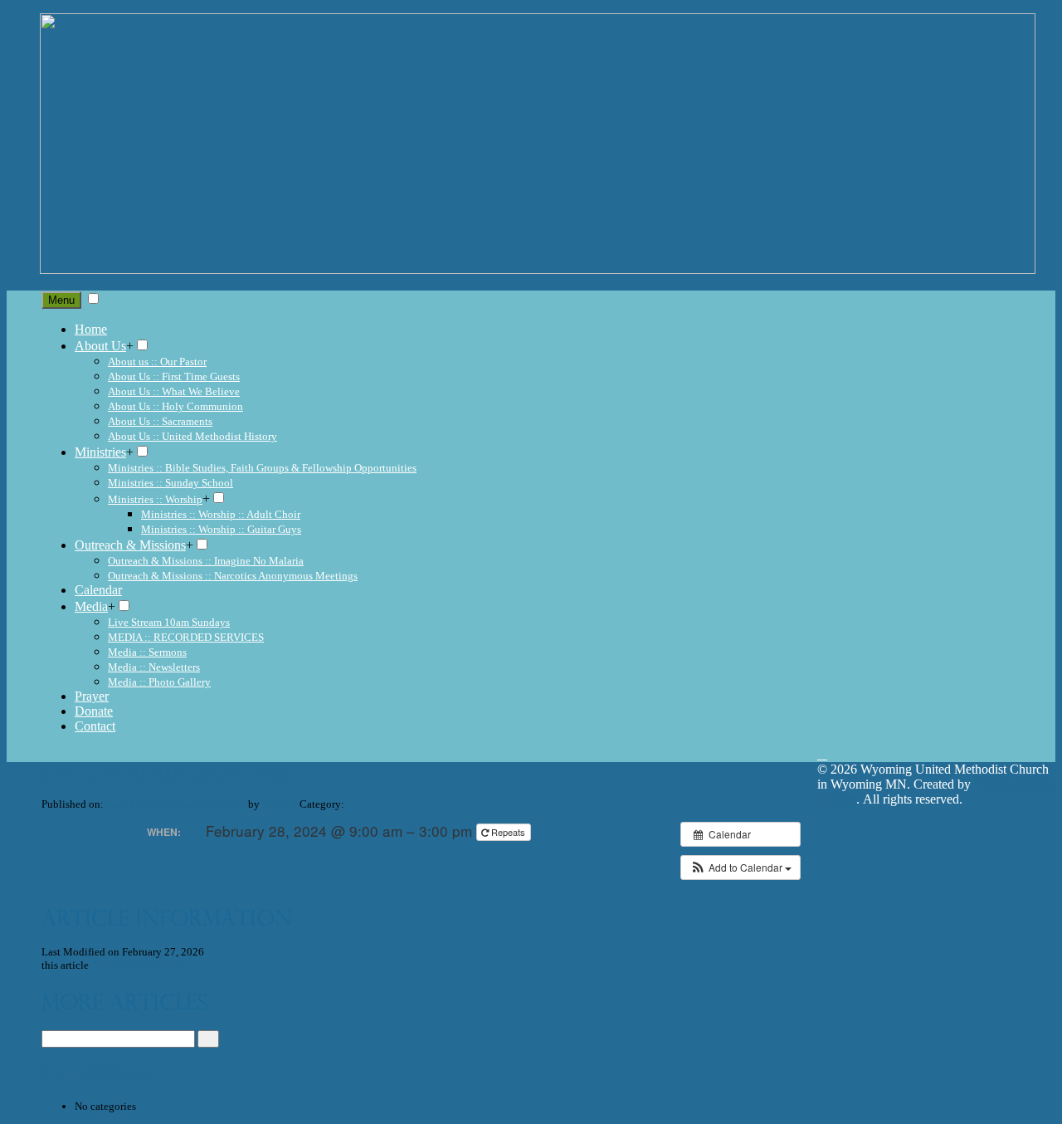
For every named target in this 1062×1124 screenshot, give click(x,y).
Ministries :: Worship (155, 499)
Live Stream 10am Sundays (169, 622)
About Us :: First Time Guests (174, 376)
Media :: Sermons (147, 652)
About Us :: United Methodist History (192, 436)
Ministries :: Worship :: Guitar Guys (221, 529)
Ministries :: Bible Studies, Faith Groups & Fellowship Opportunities (262, 468)
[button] (740, 867)
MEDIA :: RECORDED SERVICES (186, 637)
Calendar (98, 590)
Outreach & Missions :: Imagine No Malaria (206, 561)
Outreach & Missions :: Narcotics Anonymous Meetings (233, 575)
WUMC (279, 804)
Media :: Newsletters (154, 667)
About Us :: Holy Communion (175, 406)
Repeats (508, 831)
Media (91, 606)
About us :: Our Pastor (157, 361)
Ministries (100, 452)
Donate (94, 711)
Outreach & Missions (130, 545)
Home (91, 329)
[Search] (208, 1039)
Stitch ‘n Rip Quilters (139, 965)
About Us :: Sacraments (160, 421)
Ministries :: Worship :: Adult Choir (220, 514)
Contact (95, 726)
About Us (100, 346)
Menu (61, 300)
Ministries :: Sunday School (170, 482)
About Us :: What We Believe (174, 391)
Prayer (92, 696)
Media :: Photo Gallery (159, 682)
